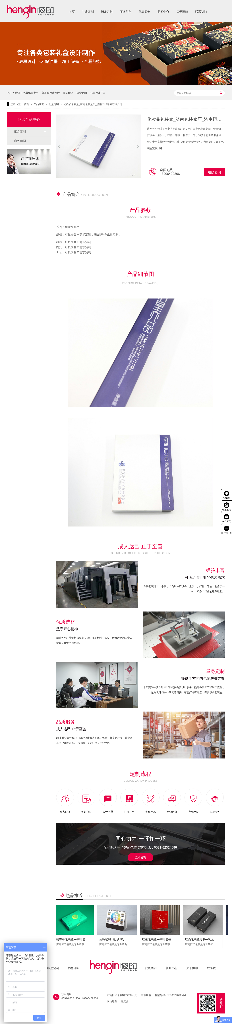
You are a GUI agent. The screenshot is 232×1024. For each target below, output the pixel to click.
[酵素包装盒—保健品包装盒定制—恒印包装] (206, 920)
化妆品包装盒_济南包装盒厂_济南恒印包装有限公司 (92, 104)
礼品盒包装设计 (51, 92)
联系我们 (201, 11)
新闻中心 (163, 11)
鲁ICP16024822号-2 (175, 995)
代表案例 (144, 11)
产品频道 (39, 104)
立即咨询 (140, 857)
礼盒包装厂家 (97, 92)
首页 (72, 11)
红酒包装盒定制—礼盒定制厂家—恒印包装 (172, 939)
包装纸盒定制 (30, 92)
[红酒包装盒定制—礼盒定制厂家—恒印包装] (163, 920)
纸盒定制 (107, 11)
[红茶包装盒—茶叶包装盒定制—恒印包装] (120, 920)
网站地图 (112, 1001)
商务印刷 (125, 11)
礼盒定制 (88, 11)
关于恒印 (182, 11)
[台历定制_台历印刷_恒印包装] (77, 920)
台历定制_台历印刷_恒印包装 (78, 939)
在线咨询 (214, 172)
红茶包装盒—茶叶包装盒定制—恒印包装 (128, 939)
